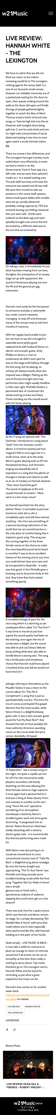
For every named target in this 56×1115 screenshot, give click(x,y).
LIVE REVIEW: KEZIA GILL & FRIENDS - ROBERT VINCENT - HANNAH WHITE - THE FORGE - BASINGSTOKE (26, 1085)
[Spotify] (33, 1107)
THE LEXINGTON (15, 1012)
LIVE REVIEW (14, 1006)
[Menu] (51, 13)
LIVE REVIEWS (12, 1020)
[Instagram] (24, 1107)
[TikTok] (29, 1107)
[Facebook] (22, 1107)
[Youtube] (31, 1107)
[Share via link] (14, 1029)
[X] (27, 1107)
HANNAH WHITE (32, 1006)
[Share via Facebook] (7, 1029)
